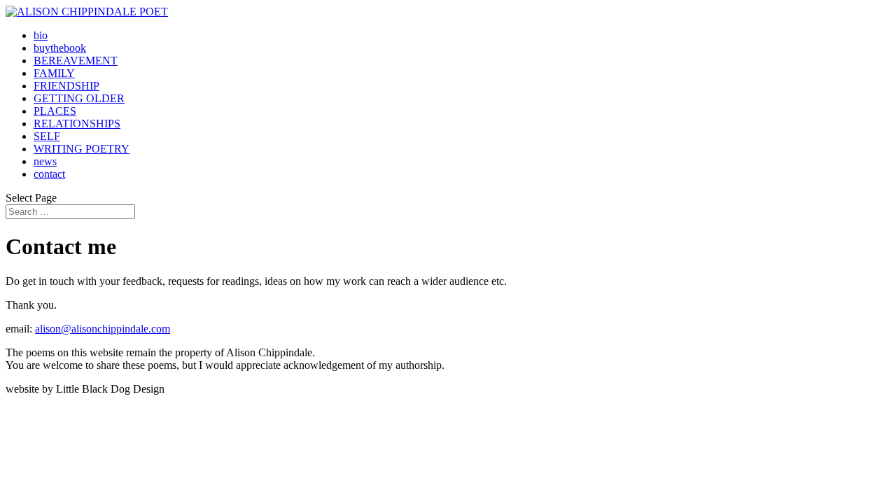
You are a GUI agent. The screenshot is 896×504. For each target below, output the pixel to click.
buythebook (60, 48)
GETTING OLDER (79, 98)
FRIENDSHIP (66, 86)
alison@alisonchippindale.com (102, 329)
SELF (47, 136)
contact (49, 174)
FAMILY (54, 73)
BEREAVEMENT (76, 60)
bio (41, 35)
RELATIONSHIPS (77, 124)
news (45, 161)
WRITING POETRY (82, 149)
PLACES (55, 111)
